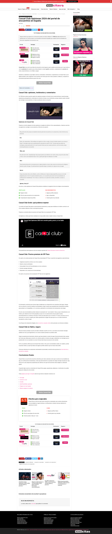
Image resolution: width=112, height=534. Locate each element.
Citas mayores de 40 (48, 522)
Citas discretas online (75, 521)
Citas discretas (44, 9)
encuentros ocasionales (39, 462)
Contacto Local (23, 379)
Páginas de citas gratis (22, 523)
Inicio (20, 13)
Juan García (21, 23)
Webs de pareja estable (49, 519)
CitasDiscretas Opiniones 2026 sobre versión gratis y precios (24, 483)
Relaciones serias (35, 9)
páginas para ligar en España (28, 373)
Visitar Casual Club (45, 83)
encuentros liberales (29, 462)
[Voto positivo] (24, 26)
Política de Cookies (75, 529)
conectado (33, 503)
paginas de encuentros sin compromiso (26, 464)
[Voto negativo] (22, 26)
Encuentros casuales (75, 523)
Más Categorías (71, 9)
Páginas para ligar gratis (22, 522)
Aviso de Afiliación (62, 529)
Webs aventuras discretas (76, 522)
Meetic (65, 61)
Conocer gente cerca (21, 521)
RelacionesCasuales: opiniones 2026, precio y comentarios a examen (63, 483)
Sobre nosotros (38, 529)
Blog (78, 9)
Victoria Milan (66, 48)
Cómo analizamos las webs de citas (49, 529)
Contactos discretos (75, 519)
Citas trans (73, 524)
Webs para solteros (21, 519)
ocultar (31, 88)
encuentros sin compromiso (50, 462)
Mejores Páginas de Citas (23, 9)
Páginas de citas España (25, 386)
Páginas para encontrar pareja (50, 517)
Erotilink (21, 381)
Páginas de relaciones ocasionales (29, 13)
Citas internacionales (75, 525)
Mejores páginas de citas (22, 517)
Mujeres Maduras (53, 9)
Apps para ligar (62, 9)
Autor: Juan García (31, 529)
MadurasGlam (66, 54)
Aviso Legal (68, 529)
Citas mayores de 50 (48, 523)
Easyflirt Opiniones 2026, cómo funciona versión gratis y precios (50, 482)
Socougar (22, 377)
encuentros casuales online (44, 323)
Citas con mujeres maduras (76, 517)
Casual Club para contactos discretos (56, 250)
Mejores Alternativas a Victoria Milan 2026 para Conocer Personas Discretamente (37, 484)
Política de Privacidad (84, 529)
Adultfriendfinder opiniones (26, 384)
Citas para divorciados (48, 521)
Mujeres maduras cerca (75, 518)
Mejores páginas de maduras (26, 388)
